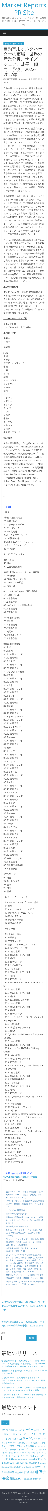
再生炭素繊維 (17, 1459)
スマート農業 (17, 1443)
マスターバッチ (27, 1453)
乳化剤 (9, 1459)
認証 (32, 1472)
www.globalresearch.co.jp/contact (20, 1176)
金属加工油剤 (28, 1479)
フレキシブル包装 (25, 1446)
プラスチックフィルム (14, 1449)
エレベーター (21, 1434)
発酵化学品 (13, 1467)
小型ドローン (39, 1459)
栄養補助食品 (7, 1463)
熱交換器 (24, 1463)
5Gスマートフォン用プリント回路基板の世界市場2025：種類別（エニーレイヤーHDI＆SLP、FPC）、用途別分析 (25, 1242)
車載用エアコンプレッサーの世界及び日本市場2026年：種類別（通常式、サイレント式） (25, 1276)
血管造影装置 (7, 1472)
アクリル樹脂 (9, 1430)
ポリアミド (17, 1453)
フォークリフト (8, 1446)
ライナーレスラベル (18, 1456)
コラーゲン (27, 1438)
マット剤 (35, 1453)
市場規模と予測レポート (13, 44)
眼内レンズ (22, 1466)
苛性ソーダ (40, 1466)
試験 (26, 1472)
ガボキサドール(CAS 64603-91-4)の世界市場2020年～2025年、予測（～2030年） (25, 1283)
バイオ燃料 (41, 1443)
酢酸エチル (16, 1478)
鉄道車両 (37, 1478)
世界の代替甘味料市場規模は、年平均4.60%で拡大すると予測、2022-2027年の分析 (23, 1305)
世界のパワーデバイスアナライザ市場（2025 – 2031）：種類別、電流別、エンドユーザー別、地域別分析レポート (23, 1380)
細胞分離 (31, 1467)
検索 (3, 1333)
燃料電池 (34, 1463)
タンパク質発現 (29, 1442)
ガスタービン (35, 1434)
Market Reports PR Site (24, 9)
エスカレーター (24, 1429)
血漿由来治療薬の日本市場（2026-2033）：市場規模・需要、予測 (24, 1249)
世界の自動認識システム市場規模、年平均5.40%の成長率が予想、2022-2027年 (24, 1323)
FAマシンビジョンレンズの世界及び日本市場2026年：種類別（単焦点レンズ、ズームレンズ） (25, 1204)
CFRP (3, 1430)
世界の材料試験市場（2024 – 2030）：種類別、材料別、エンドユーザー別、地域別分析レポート (24, 1220)
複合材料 (19, 1472)
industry (24, 79)
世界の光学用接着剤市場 (16, 1213)
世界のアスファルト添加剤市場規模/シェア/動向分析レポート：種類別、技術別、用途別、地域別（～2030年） (24, 1194)
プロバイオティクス (35, 1449)
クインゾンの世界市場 (15, 1210)
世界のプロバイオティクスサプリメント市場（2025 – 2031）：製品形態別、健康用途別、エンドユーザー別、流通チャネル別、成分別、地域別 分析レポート (24, 1363)
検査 (17, 1463)
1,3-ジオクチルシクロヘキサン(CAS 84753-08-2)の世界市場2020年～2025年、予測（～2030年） (24, 1233)
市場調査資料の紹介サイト (17, 1226)
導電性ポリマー (28, 1459)
